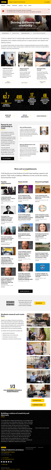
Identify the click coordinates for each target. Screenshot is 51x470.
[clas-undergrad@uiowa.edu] (1, 459)
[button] (47, 2)
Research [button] (20, 5)
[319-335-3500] (1, 457)
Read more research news (25, 291)
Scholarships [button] (14, 5)
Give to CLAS (40, 447)
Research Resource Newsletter (39, 33)
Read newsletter (39, 303)
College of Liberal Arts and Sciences (17, 1)
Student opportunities (41, 116)
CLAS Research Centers (37, 400)
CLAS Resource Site (29, 449)
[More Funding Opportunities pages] (31, 33)
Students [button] (8, 5)
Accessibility (18, 469)
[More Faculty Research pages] (10, 33)
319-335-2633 (5, 457)
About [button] (25, 5)
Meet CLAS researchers (7, 158)
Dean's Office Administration (31, 447)
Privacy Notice (3, 469)
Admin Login (4, 464)
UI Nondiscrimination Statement (10, 469)
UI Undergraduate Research (38, 404)
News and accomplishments (24, 115)
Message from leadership (8, 115)
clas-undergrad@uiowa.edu (8, 459)
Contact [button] (29, 5)
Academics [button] (3, 5)
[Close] (49, 9)
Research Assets (15, 33)
